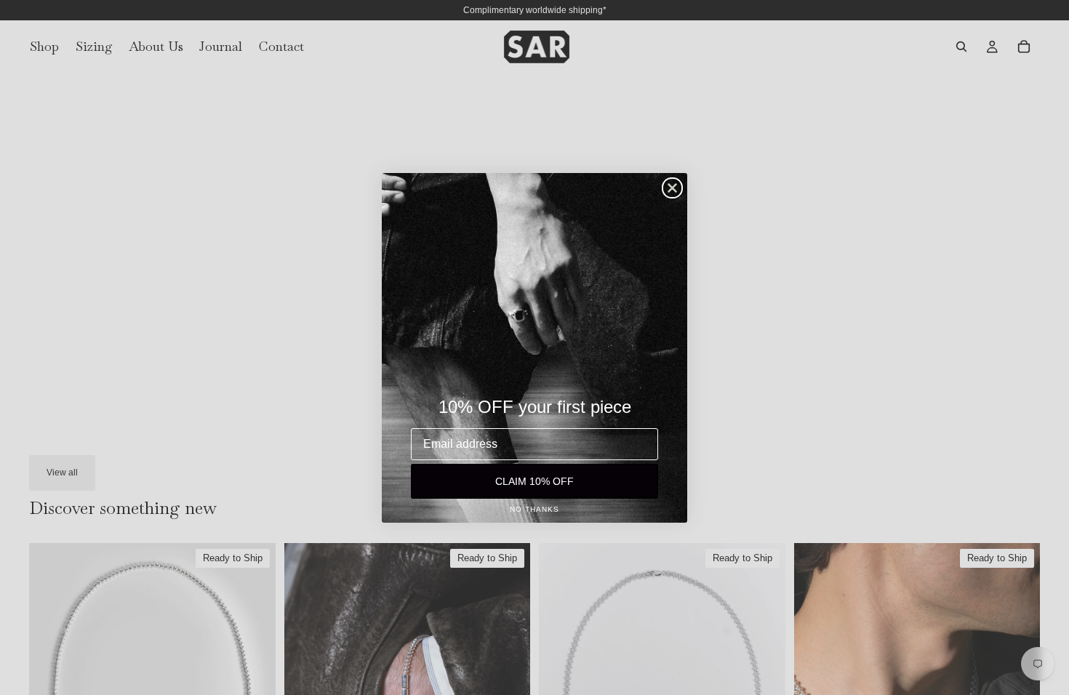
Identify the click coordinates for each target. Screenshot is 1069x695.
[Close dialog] (672, 188)
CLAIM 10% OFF (534, 481)
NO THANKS (534, 509)
